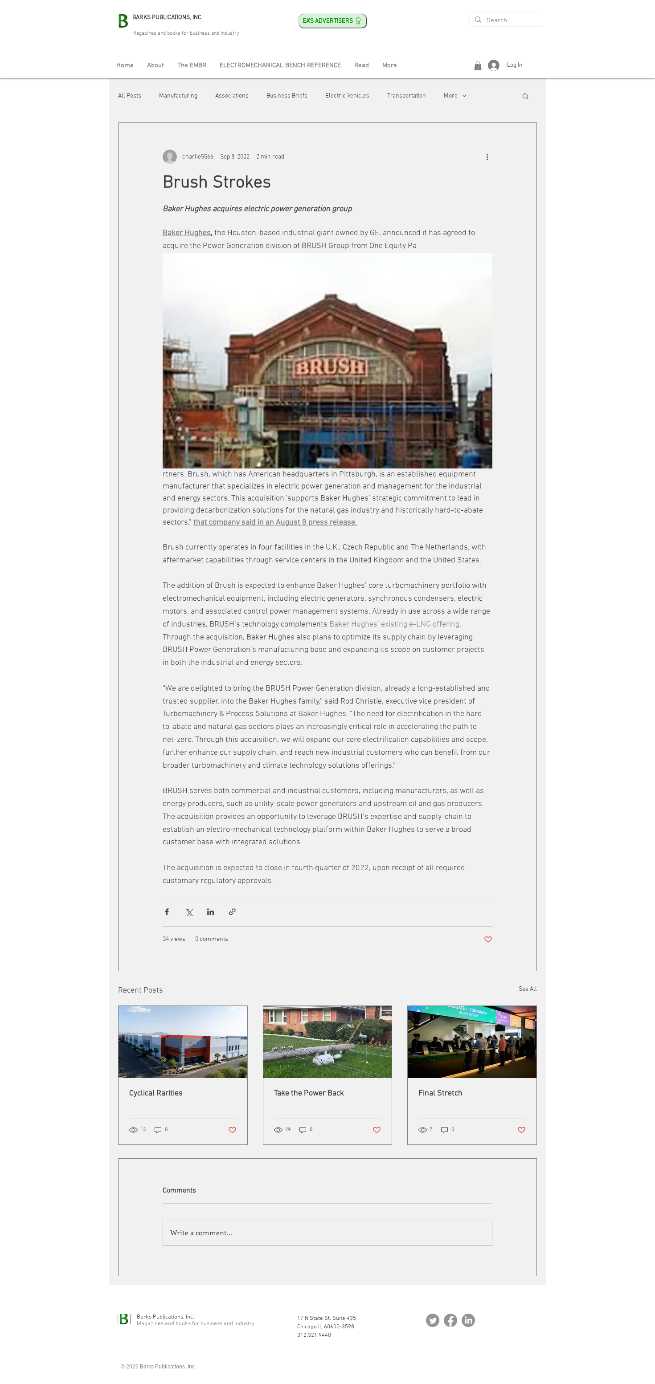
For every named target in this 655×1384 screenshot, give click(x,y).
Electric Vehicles (347, 96)
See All (528, 989)
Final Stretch (440, 1093)
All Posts (129, 96)
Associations (232, 96)
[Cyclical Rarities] (183, 1042)
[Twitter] (432, 1320)
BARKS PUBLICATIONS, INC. (167, 17)
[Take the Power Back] (327, 1042)
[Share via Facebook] (167, 912)
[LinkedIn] (468, 1320)
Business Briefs (286, 96)
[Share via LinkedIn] (210, 912)
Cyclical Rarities (156, 1093)
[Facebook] (450, 1320)
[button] (478, 65)
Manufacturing (178, 96)
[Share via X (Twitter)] (188, 912)
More (451, 96)
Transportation (406, 96)
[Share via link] (232, 912)
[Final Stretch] (472, 1042)
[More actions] (487, 156)
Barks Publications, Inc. (165, 1317)
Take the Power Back (309, 1093)
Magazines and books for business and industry (185, 33)
